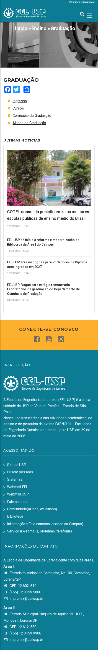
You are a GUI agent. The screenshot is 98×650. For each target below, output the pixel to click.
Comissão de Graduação (32, 115)
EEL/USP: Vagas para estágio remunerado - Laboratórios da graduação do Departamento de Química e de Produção (43, 289)
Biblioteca (15, 516)
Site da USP (16, 465)
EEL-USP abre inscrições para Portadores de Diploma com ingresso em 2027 (47, 264)
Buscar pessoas (20, 472)
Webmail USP (18, 494)
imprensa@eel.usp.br (26, 598)
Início (21, 28)
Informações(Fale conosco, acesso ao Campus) (45, 524)
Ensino (38, 28)
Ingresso (20, 101)
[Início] (24, 12)
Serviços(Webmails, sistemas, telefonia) (39, 531)
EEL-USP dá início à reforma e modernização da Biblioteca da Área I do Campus (43, 242)
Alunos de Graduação (29, 123)
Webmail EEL (17, 487)
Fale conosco (17, 502)
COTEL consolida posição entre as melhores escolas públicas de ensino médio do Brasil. (48, 215)
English (91, 2)
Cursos (18, 108)
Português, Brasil (77, 2)
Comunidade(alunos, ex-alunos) (32, 509)
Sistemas (14, 479)
